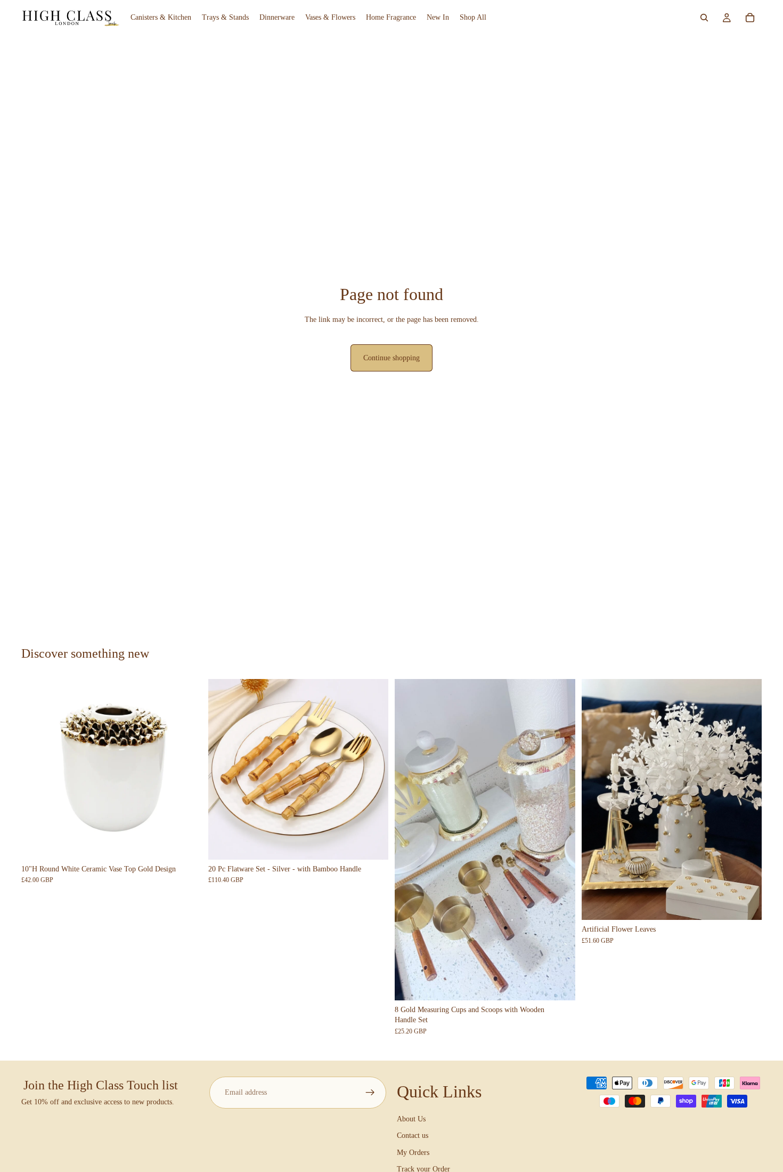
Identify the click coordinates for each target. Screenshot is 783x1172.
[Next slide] (186, 769)
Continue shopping (391, 358)
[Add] (185, 843)
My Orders (413, 1153)
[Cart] (750, 17)
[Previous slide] (37, 769)
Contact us (412, 1135)
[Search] (704, 17)
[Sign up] (370, 1092)
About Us (411, 1119)
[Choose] (371, 843)
